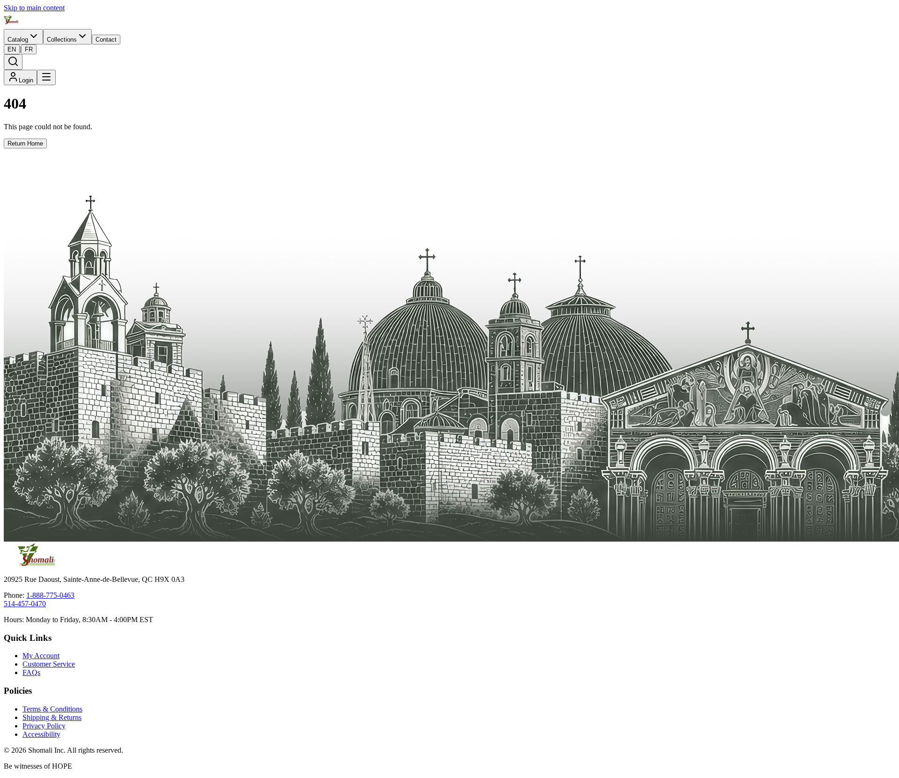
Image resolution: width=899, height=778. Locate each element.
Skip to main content (34, 8)
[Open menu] (46, 77)
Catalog (17, 39)
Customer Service (48, 664)
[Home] (11, 25)
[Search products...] (13, 62)
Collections (62, 39)
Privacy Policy (44, 726)
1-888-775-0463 (50, 595)
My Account (40, 656)
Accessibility (41, 734)
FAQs (31, 672)
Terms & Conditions (52, 709)
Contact (106, 39)
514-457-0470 (25, 604)
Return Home (25, 143)
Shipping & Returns (51, 717)
